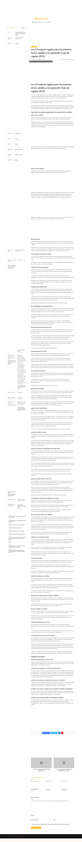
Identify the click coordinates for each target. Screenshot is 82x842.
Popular (22, 27)
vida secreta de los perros (20, 250)
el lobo (16, 143)
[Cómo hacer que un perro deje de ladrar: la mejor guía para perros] (22, 403)
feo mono (47, 789)
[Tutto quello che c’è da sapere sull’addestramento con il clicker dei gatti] (12, 445)
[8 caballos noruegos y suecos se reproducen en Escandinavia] (12, 261)
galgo (16, 159)
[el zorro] (11, 140)
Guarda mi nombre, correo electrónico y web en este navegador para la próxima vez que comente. (51, 824)
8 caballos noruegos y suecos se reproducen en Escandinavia (12, 266)
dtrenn (24, 836)
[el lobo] (11, 145)
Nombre (33, 815)
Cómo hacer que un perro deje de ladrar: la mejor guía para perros (22, 408)
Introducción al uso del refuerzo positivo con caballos (12, 362)
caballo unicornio (64, 789)
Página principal (34, 22)
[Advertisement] (41, 8)
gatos (44, 22)
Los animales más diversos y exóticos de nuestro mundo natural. (20, 33)
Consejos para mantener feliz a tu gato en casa (22, 506)
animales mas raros (18, 154)
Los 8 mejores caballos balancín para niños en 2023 (22, 387)
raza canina (20, 397)
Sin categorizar (33, 46)
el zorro (16, 138)
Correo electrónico (35, 819)
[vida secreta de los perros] (11, 251)
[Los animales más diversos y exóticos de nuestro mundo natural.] (11, 34)
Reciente (11, 27)
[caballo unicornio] (67, 784)
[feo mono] (52, 784)
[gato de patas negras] (11, 151)
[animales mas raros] (11, 156)
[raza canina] (22, 394)
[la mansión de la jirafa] (37, 784)
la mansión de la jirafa (35, 789)
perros (40, 22)
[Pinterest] (62, 733)
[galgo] (11, 204)
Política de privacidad (71, 836)
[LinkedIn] (59, 733)
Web (54, 819)
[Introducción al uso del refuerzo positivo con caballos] (12, 357)
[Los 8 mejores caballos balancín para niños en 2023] (22, 370)
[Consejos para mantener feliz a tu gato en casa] (22, 501)
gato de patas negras (19, 149)
